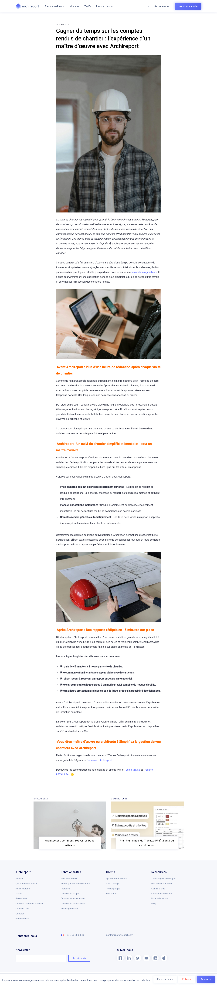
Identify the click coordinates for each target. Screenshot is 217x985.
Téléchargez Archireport (163, 878)
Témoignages (113, 888)
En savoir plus (165, 979)
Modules (74, 6)
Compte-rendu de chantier (29, 903)
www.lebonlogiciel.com (144, 272)
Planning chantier (70, 908)
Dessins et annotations (73, 898)
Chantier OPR (22, 908)
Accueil (19, 878)
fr (148, 6)
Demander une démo (162, 883)
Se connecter (162, 6)
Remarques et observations (75, 883)
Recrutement (22, 918)
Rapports (65, 888)
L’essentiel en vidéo (161, 893)
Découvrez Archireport (99, 760)
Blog (153, 903)
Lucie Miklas (133, 769)
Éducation (111, 893)
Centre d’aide (158, 888)
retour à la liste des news (34, 799)
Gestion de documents (73, 903)
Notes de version (160, 898)
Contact (20, 913)
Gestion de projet (70, 893)
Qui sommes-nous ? (26, 883)
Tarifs (87, 6)
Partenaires (21, 898)
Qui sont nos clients (116, 878)
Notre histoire (23, 888)
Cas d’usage (112, 883)
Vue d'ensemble (69, 878)
